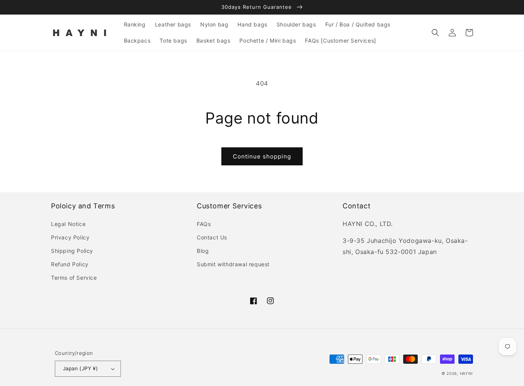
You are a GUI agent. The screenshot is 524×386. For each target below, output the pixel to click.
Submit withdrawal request (233, 264)
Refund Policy (70, 264)
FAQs (204, 224)
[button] (435, 32)
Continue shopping (262, 156)
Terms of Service (74, 277)
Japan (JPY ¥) (80, 368)
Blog (203, 250)
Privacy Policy (70, 237)
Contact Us (212, 237)
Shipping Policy (72, 250)
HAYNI (466, 373)
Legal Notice (68, 224)
